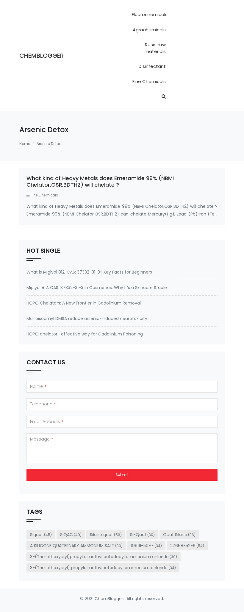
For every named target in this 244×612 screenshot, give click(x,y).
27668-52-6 (187, 546)
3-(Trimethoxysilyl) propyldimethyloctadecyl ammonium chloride (103, 568)
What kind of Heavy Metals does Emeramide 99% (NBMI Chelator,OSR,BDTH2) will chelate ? (100, 181)
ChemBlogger (41, 55)
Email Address (46, 421)
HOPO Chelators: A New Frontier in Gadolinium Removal (83, 303)
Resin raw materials (155, 47)
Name (38, 386)
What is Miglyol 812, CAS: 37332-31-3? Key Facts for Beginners (89, 272)
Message (41, 439)
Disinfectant (152, 66)
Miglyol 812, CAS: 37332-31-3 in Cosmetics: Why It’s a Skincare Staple (96, 288)
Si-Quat (142, 535)
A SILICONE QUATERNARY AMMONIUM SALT (76, 546)
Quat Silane (179, 535)
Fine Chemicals (149, 81)
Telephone (43, 404)
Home (24, 143)
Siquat (41, 535)
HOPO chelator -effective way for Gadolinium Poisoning (84, 334)
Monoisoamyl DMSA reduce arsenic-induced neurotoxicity (86, 318)
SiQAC (71, 535)
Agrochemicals (149, 29)
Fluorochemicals (150, 14)
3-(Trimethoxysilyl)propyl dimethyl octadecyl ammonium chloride (103, 557)
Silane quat (106, 535)
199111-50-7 (146, 546)
